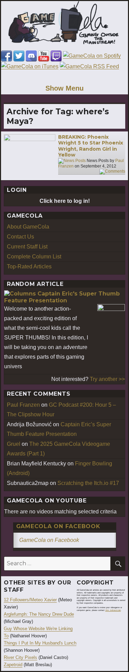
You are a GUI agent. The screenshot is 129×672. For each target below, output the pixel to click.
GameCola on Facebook (58, 526)
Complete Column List (34, 256)
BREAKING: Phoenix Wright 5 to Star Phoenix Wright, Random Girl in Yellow (90, 146)
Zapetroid (13, 664)
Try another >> (107, 379)
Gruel (13, 444)
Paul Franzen (23, 405)
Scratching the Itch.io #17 (88, 483)
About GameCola (28, 227)
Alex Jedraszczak (113, 610)
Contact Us (20, 237)
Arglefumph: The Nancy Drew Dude (39, 614)
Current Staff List (27, 247)
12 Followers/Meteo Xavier (30, 599)
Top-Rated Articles (29, 266)
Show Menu (64, 88)
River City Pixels (20, 657)
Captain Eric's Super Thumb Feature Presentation (62, 297)
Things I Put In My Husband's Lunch (40, 643)
